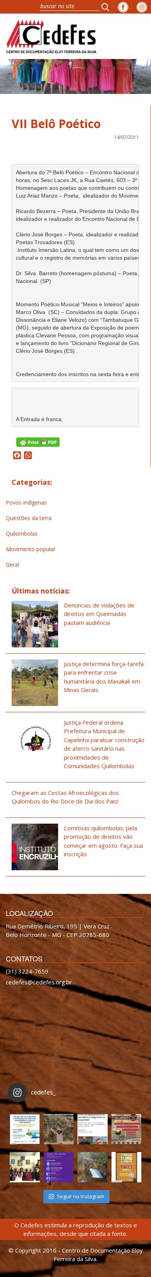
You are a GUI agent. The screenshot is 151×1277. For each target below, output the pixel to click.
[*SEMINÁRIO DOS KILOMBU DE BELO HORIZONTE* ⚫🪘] (127, 1167)
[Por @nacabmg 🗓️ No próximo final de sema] (25, 1129)
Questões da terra (28, 518)
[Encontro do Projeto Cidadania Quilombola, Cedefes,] (25, 1167)
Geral (12, 564)
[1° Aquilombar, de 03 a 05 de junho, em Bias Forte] (127, 1129)
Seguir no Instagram (80, 1196)
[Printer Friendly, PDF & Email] (38, 441)
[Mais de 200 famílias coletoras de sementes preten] (59, 1129)
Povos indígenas (26, 502)
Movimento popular (30, 549)
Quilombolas (22, 533)
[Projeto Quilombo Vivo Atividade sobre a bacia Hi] (92, 1167)
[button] (107, 7)
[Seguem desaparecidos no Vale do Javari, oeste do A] (92, 1129)
